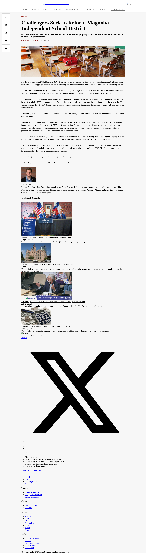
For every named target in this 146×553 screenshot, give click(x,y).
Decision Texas (39, 9)
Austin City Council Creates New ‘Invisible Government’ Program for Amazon (53, 302)
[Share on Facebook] (6, 17)
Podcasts (56, 9)
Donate (102, 9)
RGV (27, 525)
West (27, 530)
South (27, 528)
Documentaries (74, 9)
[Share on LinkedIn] (6, 33)
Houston (28, 521)
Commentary (30, 484)
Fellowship (29, 547)
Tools (90, 9)
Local (24, 17)
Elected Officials (32, 538)
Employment (30, 545)
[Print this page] (6, 48)
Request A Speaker (32, 543)
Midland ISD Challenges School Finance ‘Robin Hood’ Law (45, 326)
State (27, 479)
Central (28, 516)
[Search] (129, 4)
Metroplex (29, 523)
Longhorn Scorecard (33, 494)
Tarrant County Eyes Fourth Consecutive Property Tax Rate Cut (47, 264)
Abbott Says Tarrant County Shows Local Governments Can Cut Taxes (49, 237)
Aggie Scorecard (32, 492)
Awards (28, 541)
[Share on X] (6, 25)
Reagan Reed (31, 41)
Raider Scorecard (32, 497)
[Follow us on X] (75, 442)
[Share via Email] (6, 40)
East (27, 518)
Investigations (31, 481)
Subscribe (118, 9)
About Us (25, 470)
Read (23, 9)
